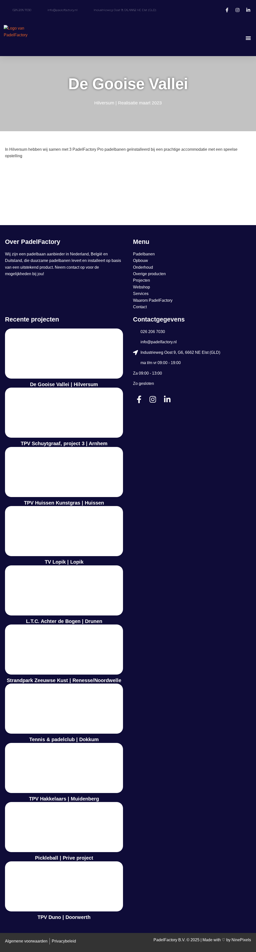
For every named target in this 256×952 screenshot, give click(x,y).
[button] (248, 38)
